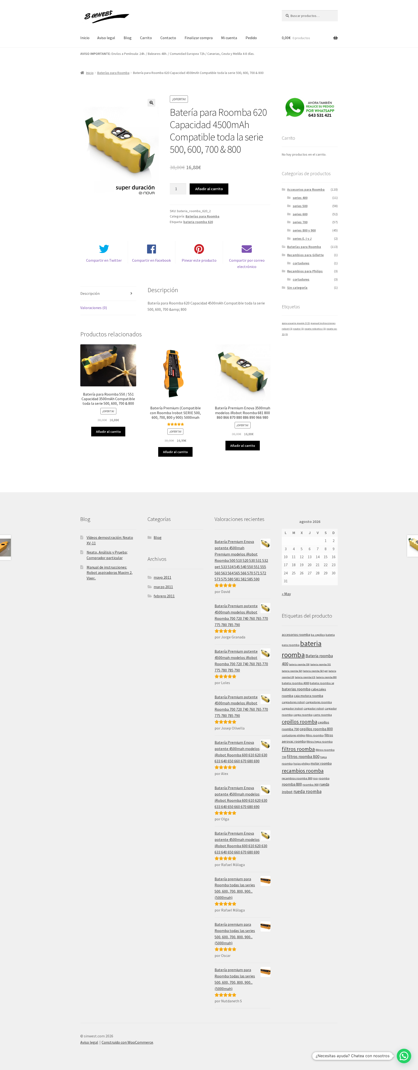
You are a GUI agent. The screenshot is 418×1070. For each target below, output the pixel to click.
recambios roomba (303, 770)
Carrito (146, 37)
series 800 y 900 (304, 230)
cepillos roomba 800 (316, 729)
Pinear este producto (199, 260)
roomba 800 (292, 784)
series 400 (300, 197)
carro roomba (322, 714)
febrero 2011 (164, 595)
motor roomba (321, 763)
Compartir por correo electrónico (247, 263)
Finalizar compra (199, 37)
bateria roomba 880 (326, 677)
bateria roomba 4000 (295, 683)
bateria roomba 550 (299, 664)
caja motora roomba (308, 696)
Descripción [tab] (90, 293)
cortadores (301, 263)
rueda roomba (307, 791)
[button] (151, 103)
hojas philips (301, 763)
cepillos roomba (299, 721)
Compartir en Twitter (104, 260)
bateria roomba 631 (305, 677)
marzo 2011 (163, 586)
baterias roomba (296, 689)
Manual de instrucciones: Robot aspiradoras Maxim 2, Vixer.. (110, 572)
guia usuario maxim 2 (296, 323)
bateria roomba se (322, 683)
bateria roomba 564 (292, 670)
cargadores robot (293, 702)
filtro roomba (315, 735)
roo (315, 778)
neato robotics (315, 328)
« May (286, 593)
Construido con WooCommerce (127, 1042)
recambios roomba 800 (297, 778)
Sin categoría (297, 287)
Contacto (168, 37)
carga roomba (303, 714)
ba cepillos (318, 634)
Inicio (85, 37)
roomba (324, 778)
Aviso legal (106, 37)
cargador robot (314, 708)
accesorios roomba (296, 634)
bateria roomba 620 (198, 222)
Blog (128, 37)
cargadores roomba (319, 702)
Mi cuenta (229, 37)
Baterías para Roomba (113, 73)
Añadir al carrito (209, 188)
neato (298, 328)
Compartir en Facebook (151, 260)
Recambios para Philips (305, 271)
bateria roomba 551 (320, 664)
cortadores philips (293, 735)
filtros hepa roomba (319, 741)
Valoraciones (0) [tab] (93, 307)
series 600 (300, 214)
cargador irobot (292, 708)
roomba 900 (311, 784)
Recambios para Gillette (305, 255)
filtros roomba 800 (303, 756)
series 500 (300, 206)
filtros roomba (298, 748)
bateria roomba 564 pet (315, 670)
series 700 (300, 222)
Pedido (251, 37)
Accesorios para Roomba (306, 189)
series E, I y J (302, 238)
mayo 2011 (162, 577)
